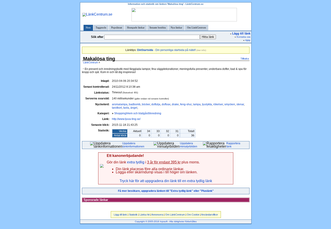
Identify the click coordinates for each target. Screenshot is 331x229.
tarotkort (117, 107)
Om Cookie (193, 214)
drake (175, 104)
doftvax (166, 104)
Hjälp (247, 40)
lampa (197, 104)
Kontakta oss (243, 37)
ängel (133, 107)
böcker (146, 104)
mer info (201, 50)
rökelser (218, 104)
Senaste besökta (158, 27)
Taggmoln (101, 27)
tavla (126, 107)
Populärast (116, 27)
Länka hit (145, 214)
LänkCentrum (90, 62)
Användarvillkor (209, 214)
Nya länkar (176, 27)
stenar (240, 104)
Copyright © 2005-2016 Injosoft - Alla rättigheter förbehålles (166, 221)
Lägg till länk (120, 214)
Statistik (133, 214)
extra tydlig (135, 162)
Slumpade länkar (136, 27)
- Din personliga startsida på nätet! (166, 50)
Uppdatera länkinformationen (133, 145)
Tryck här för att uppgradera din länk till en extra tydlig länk (166, 181)
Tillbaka (244, 58)
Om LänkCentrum (196, 27)
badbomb (135, 104)
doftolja (155, 104)
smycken (229, 104)
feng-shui (186, 104)
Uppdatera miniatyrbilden (188, 145)
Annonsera (157, 214)
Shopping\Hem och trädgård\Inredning (137, 113)
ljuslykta (207, 104)
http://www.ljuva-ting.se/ (126, 119)
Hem (88, 27)
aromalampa (119, 104)
